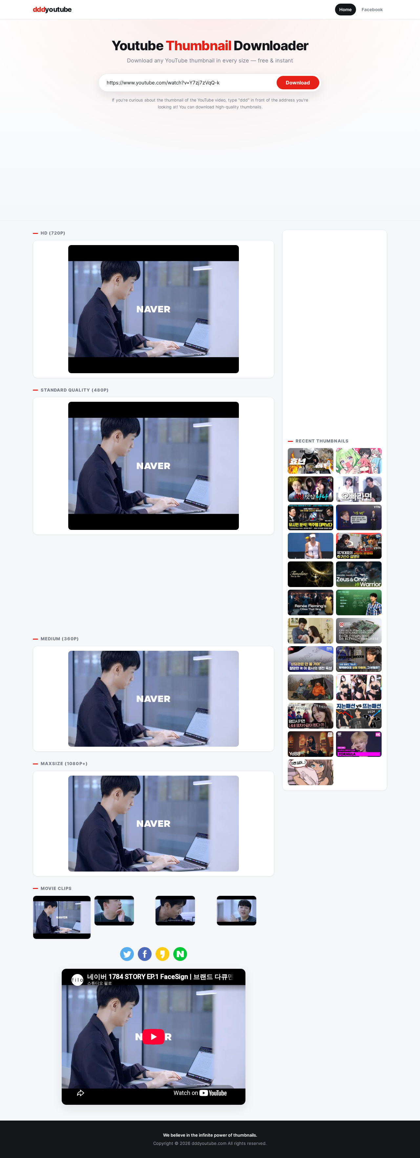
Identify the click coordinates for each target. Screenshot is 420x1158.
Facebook (372, 9)
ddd (52, 9)
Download (298, 82)
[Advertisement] (210, 163)
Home (345, 9)
